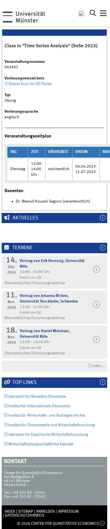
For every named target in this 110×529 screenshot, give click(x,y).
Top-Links (24, 382)
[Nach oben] (102, 524)
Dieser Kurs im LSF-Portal (30, 84)
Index (10, 512)
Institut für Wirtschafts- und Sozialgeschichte (46, 415)
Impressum (68, 512)
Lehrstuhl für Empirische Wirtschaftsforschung (48, 435)
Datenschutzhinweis (24, 515)
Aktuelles (24, 218)
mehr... (98, 366)
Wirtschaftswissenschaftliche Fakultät (40, 444)
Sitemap (25, 512)
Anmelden (45, 512)
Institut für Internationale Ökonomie (39, 406)
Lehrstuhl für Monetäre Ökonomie (37, 397)
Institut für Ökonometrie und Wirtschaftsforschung (51, 425)
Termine (22, 247)
